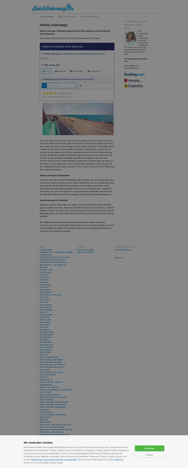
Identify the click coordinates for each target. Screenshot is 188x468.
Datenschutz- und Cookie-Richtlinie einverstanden (54, 459)
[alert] (94, 234)
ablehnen (118, 459)
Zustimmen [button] (150, 448)
